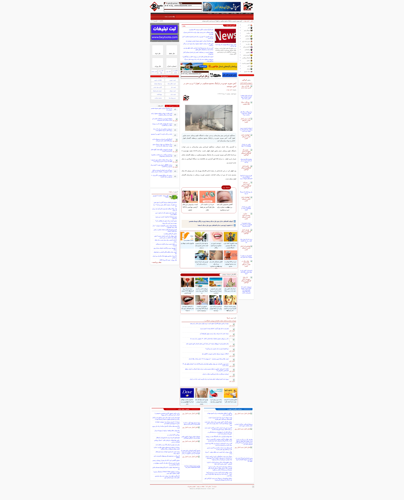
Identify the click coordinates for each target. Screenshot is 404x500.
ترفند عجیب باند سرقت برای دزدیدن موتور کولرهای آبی (214, 333)
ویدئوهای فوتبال (158, 83)
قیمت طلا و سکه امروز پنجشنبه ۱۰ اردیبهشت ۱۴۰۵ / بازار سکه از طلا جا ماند (209, 359)
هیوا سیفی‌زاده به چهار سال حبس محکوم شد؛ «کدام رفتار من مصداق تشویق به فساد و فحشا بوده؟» (166, 418)
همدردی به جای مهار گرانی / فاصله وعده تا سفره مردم (214, 328)
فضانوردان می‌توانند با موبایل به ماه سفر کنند (246, 256)
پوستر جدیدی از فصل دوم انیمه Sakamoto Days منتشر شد (192, 466)
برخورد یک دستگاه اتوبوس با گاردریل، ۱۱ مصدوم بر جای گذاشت (161, 176)
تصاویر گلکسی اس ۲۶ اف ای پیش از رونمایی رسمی (166, 460)
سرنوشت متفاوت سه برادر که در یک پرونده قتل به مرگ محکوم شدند (162, 129)
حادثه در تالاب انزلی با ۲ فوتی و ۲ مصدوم (161, 134)
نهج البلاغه (159, 94)
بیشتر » (183, 26)
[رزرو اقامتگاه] (208, 66)
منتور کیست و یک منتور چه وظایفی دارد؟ (166, 221)
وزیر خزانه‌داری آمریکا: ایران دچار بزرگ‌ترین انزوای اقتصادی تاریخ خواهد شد (243, 459)
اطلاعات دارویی (158, 80)
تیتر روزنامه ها (172, 98)
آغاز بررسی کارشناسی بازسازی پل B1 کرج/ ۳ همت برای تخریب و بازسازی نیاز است (218, 444)
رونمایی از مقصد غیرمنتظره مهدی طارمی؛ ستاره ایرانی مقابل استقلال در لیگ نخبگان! (167, 448)
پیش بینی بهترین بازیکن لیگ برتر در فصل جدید (168, 444)
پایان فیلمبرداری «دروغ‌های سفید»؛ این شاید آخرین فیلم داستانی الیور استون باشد (207, 343)
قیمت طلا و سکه (172, 83)
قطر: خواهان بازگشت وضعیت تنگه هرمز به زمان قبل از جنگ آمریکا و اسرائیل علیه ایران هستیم (219, 439)
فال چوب (168, 71)
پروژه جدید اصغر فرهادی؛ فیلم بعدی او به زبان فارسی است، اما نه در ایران (209, 379)
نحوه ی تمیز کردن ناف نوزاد (169, 223)
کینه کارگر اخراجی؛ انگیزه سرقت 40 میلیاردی (201, 29)
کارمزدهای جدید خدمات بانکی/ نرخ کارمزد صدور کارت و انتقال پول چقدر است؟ (219, 448)
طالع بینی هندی (175, 71)
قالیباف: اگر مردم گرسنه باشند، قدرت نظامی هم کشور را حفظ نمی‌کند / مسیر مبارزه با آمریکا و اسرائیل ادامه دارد (244, 442)
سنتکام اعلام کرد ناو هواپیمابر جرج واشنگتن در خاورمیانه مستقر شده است (220, 432)
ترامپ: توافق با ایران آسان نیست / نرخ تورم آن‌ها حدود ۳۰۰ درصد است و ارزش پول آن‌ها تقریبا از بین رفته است (218, 474)
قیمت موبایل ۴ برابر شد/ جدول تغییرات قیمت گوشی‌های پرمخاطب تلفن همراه (220, 418)
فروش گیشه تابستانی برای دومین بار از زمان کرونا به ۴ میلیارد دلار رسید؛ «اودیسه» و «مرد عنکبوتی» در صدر (190, 452)
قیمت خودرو (173, 80)
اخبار (252, 21)
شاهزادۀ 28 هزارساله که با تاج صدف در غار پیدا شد (246, 161)
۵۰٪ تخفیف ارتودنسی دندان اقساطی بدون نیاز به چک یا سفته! (215, 225)
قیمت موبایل (173, 90)
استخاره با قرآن (171, 66)
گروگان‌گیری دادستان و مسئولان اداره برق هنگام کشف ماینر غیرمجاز (162, 139)
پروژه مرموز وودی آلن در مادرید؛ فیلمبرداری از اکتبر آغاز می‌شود (191, 423)
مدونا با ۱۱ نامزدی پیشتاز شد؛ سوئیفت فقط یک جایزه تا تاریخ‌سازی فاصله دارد (167, 422)
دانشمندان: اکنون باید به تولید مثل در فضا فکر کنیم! (246, 272)
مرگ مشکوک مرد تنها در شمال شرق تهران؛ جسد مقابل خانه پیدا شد (162, 145)
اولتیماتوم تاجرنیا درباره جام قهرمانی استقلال (168, 437)
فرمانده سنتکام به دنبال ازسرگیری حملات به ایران (216, 374)
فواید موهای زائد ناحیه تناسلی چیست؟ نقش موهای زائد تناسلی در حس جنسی (165, 236)
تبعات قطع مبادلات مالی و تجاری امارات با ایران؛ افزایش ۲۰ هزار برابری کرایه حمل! (219, 463)
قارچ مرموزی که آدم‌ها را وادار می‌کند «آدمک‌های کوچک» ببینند (246, 177)
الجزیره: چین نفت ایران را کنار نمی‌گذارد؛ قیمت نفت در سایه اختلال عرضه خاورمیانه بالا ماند (218, 428)
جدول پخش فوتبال (157, 90)
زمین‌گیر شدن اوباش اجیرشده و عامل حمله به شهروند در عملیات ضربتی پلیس (161, 170)
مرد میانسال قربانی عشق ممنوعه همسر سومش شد (199, 41)
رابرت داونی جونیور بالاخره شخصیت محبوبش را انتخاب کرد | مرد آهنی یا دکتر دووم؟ (167, 414)
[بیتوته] (156, 11)
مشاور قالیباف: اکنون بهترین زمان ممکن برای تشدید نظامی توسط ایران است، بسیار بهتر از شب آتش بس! (218, 423)
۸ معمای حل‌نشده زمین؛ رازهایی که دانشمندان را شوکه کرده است (246, 129)
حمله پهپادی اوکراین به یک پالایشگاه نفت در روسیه (219, 436)
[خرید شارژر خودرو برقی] (223, 74)
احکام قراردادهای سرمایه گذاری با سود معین (165, 202)
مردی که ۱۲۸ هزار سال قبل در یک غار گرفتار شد (246, 241)
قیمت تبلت (173, 94)
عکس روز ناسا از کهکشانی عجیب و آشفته (246, 208)
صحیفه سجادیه (158, 98)
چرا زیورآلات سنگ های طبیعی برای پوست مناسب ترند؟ (246, 113)
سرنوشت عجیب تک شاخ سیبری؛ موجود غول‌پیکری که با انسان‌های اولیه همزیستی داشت (246, 290)
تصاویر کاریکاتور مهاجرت (170, 233)
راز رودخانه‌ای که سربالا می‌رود (246, 192)
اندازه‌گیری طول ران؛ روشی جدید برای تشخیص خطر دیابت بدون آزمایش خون (167, 476)
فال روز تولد (161, 71)
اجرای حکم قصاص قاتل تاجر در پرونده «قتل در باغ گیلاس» (198, 56)
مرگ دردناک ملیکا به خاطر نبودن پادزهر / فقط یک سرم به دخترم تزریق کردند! (161, 160)
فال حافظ (172, 53)
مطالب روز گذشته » (156, 262)
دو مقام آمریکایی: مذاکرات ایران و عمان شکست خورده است (243, 424)
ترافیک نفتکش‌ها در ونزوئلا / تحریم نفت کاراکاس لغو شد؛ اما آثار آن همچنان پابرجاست (218, 479)
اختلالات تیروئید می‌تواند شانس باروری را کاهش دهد (215, 354)
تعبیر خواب (154, 71)
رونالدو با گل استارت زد (173, 435)
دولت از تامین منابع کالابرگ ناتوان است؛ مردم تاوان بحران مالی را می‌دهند (209, 323)
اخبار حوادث (246, 21)
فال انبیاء (157, 53)
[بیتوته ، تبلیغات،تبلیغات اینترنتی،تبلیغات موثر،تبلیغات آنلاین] (183, 7)
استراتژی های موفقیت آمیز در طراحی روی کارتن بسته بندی (246, 97)
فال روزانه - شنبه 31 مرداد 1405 (168, 260)
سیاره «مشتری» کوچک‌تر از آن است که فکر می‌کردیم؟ (246, 224)
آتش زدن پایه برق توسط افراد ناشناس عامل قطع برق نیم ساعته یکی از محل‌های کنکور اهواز (198, 48)
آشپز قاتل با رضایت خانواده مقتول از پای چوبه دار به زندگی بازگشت (161, 114)
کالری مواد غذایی (157, 87)
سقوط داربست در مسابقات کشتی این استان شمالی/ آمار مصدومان (162, 119)
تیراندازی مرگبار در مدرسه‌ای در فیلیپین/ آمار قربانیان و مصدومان (161, 155)
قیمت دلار (173, 87)
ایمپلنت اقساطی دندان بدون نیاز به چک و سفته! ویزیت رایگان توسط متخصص (211, 221)
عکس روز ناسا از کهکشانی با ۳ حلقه (246, 145)
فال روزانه (158, 66)
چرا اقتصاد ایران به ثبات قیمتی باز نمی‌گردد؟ (217, 349)
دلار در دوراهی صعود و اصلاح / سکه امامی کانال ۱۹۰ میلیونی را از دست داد (209, 338)
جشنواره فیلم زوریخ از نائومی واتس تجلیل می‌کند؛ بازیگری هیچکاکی (190, 437)
